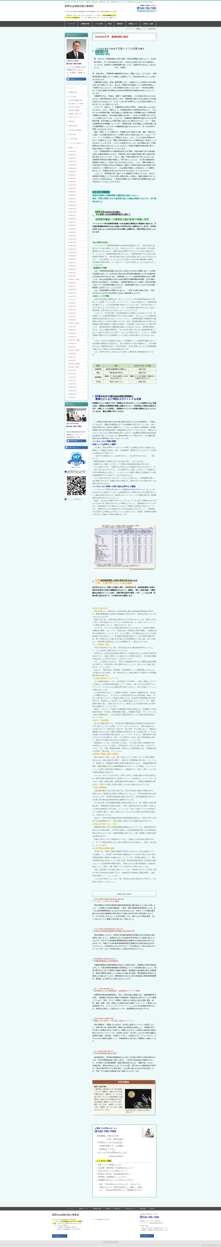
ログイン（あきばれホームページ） (211, 1245)
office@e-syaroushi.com (156, 1223)
